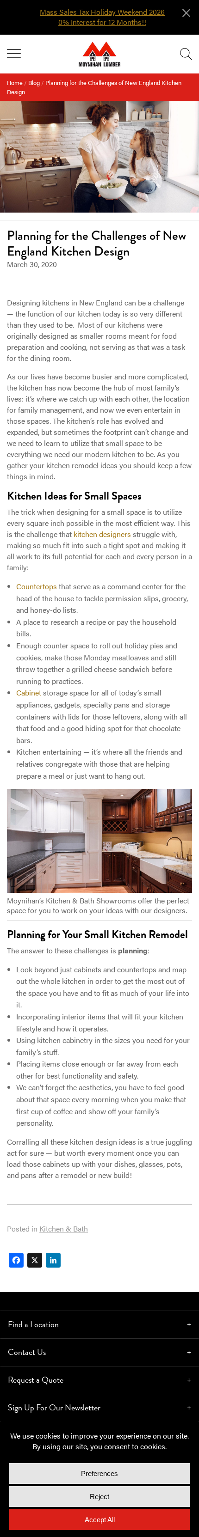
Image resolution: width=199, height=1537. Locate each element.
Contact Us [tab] (27, 1352)
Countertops (36, 586)
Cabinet (28, 692)
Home (15, 82)
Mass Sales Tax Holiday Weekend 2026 (102, 12)
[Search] (186, 54)
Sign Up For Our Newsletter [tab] (54, 1407)
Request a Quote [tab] (35, 1379)
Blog (34, 82)
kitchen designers (102, 534)
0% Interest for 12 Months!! (102, 22)
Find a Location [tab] (33, 1324)
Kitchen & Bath (63, 1228)
